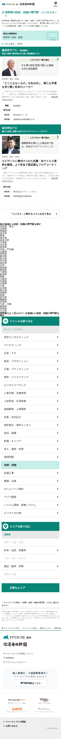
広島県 (3, 288)
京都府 (3, 281)
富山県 (3, 258)
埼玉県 (3, 244)
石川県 (3, 260)
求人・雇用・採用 (14, 449)
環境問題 (9, 457)
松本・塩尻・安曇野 (15, 550)
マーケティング (12, 345)
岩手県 (3, 233)
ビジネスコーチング (15, 385)
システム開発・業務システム (20, 504)
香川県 (3, 297)
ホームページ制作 (14, 489)
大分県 (3, 311)
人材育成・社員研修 (15, 401)
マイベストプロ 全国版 (16, 722)
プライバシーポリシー (16, 662)
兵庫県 (3, 283)
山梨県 (3, 251)
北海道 (3, 228)
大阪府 (3, 279)
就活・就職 (10, 433)
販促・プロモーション (16, 361)
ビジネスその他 (12, 512)
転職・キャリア (12, 441)
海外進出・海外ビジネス (17, 425)
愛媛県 (3, 299)
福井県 (3, 263)
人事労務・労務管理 (15, 393)
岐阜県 (3, 274)
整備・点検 (10, 481)
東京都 (3, 237)
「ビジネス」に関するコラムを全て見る (30, 214)
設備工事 (9, 473)
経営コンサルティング (16, 337)
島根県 (3, 292)
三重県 (3, 272)
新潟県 (3, 256)
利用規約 (10, 658)
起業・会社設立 (12, 417)
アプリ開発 (10, 496)
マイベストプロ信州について (19, 653)
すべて (7, 329)
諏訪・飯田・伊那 (14, 566)
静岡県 (3, 269)
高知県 (3, 301)
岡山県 (3, 290)
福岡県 (3, 306)
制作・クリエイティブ (16, 377)
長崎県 (3, 308)
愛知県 (3, 267)
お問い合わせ (12, 726)
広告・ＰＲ (10, 353)
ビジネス (18, 329)
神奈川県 (4, 240)
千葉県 (3, 242)
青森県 (3, 231)
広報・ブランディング (16, 369)
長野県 (3, 253)
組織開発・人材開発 (15, 409)
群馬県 (3, 247)
